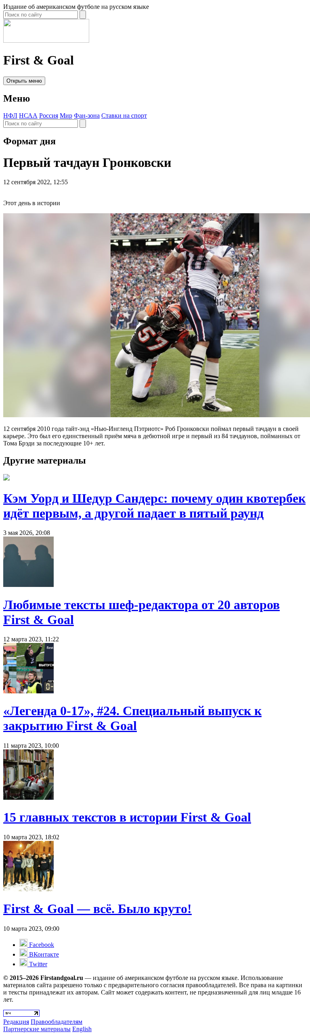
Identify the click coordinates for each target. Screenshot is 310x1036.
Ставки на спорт (124, 115)
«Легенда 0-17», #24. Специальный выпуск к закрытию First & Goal (132, 718)
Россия (48, 115)
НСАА (28, 115)
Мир (66, 115)
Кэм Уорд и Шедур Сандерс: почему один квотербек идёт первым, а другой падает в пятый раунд (154, 505)
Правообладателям (56, 1021)
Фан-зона (87, 115)
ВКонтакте (43, 954)
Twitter (37, 964)
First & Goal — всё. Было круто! (97, 908)
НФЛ (10, 115)
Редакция (16, 1021)
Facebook (40, 944)
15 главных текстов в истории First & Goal (127, 817)
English (82, 1029)
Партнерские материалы (37, 1029)
